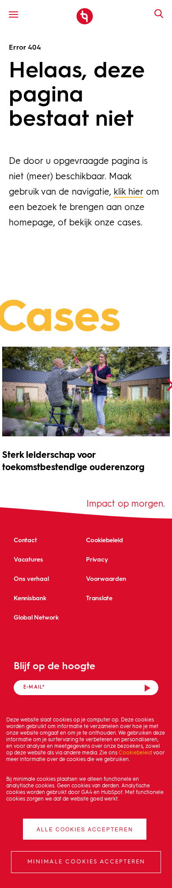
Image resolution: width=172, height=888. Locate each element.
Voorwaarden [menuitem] (106, 578)
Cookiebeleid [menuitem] (104, 540)
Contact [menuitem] (25, 540)
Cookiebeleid (135, 753)
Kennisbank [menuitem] (30, 598)
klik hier (128, 192)
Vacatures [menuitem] (28, 559)
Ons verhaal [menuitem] (31, 578)
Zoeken (154, 13)
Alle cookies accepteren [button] (85, 829)
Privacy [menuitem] (97, 559)
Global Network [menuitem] (36, 617)
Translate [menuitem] (99, 598)
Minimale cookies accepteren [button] (86, 862)
